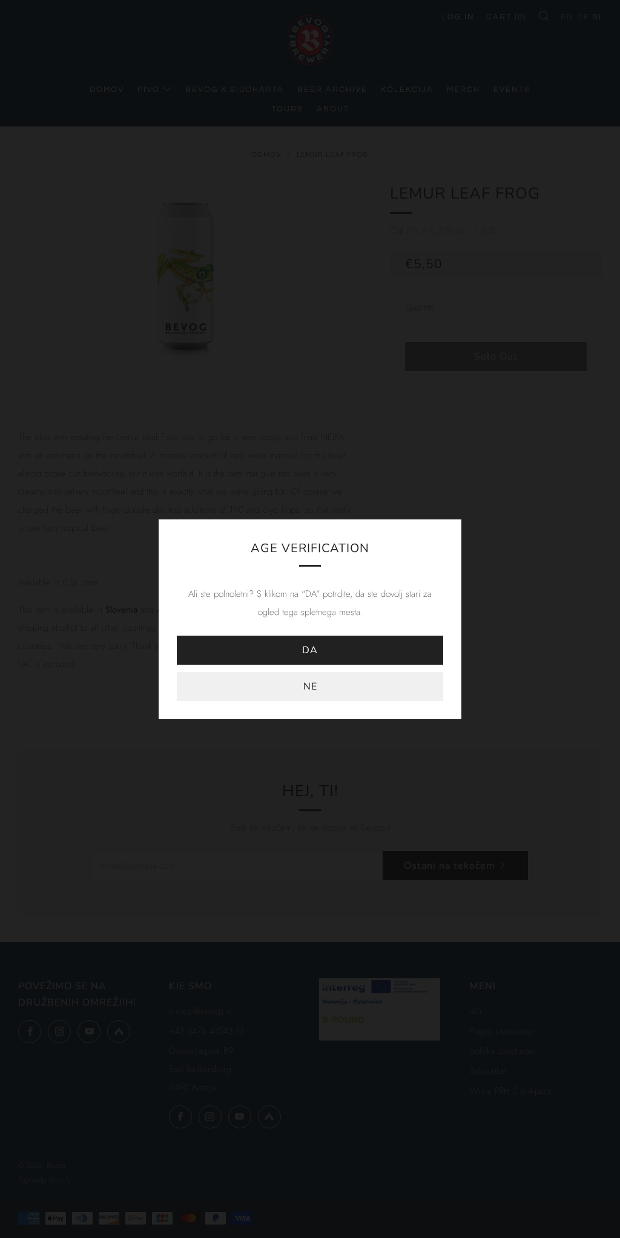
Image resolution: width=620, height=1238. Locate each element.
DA (310, 650)
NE (310, 686)
